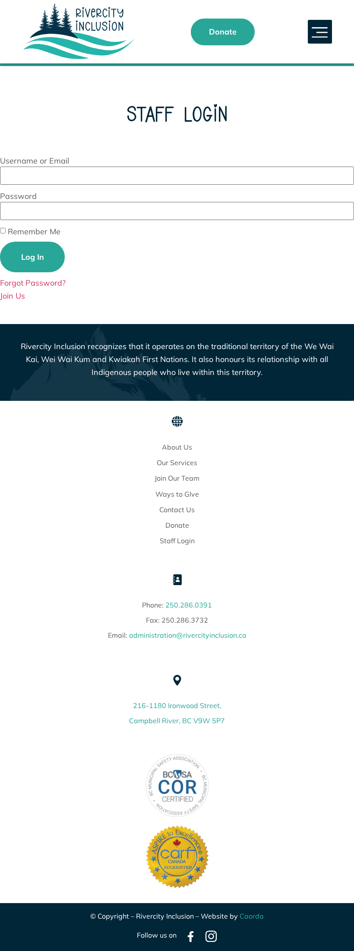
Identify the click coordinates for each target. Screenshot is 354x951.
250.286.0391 (188, 605)
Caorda (252, 916)
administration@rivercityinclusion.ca (188, 635)
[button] (320, 32)
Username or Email (34, 161)
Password (18, 196)
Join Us (12, 296)
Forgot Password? (33, 283)
